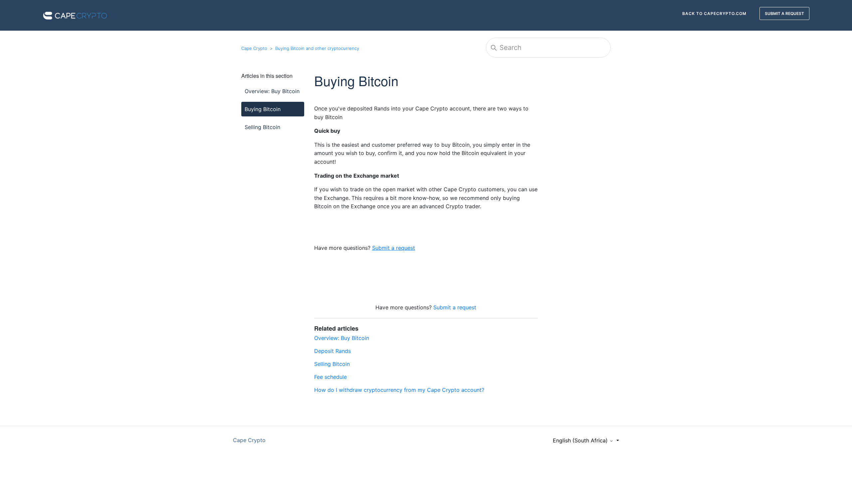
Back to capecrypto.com (714, 13)
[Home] (75, 14)
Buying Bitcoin (263, 109)
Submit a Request (784, 13)
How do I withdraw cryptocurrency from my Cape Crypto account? (399, 390)
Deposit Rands (332, 351)
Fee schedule (330, 377)
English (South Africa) (581, 440)
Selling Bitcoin (262, 127)
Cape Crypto (254, 48)
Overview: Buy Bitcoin (272, 91)
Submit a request (454, 307)
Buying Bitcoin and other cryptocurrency (317, 48)
